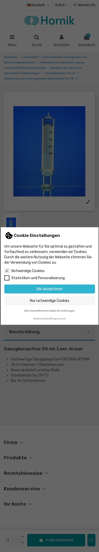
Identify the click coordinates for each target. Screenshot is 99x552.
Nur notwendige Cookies (49, 301)
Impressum (59, 318)
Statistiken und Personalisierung (38, 278)
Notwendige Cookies (28, 271)
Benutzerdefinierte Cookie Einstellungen (49, 310)
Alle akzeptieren (49, 289)
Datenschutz (42, 318)
